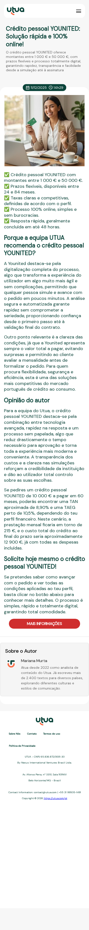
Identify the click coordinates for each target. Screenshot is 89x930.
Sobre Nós (15, 733)
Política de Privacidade (22, 745)
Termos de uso (51, 733)
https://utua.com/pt (55, 798)
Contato (32, 733)
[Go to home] (15, 11)
